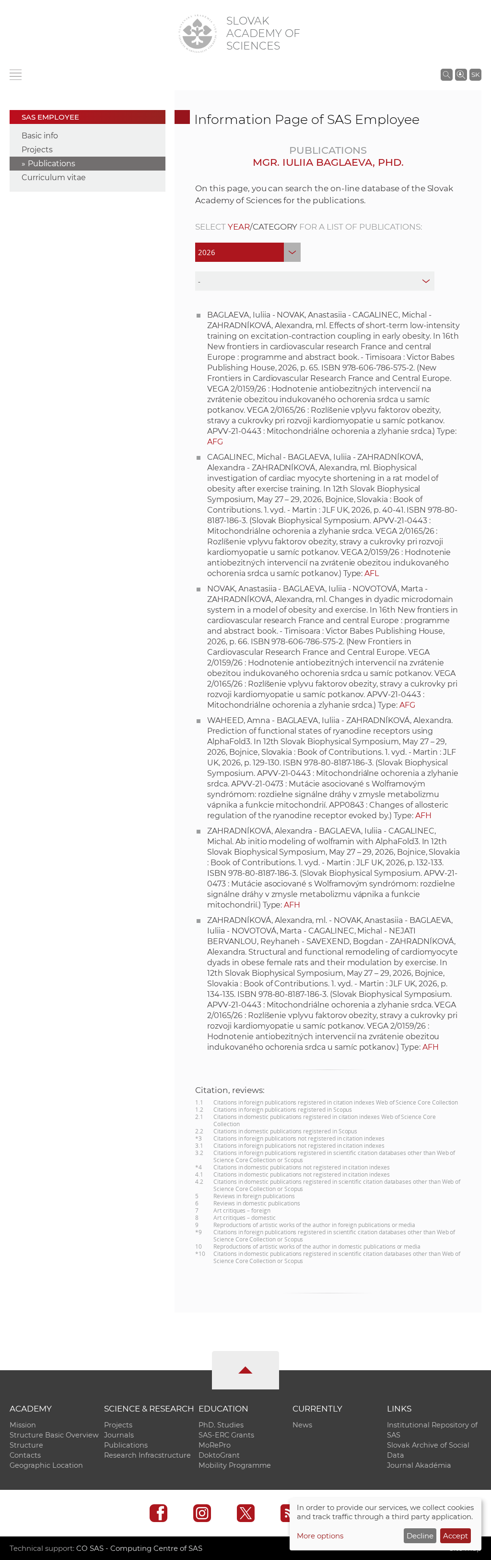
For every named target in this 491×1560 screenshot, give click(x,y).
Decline (420, 1535)
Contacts (25, 1455)
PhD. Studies (221, 1425)
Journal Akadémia (419, 1465)
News (302, 1425)
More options (320, 1535)
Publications (51, 163)
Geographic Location (46, 1465)
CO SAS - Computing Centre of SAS (139, 1548)
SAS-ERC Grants (226, 1435)
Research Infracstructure (147, 1455)
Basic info (40, 135)
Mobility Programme (235, 1465)
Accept (455, 1535)
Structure (26, 1445)
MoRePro (215, 1445)
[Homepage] (197, 33)
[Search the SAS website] (447, 74)
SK (475, 74)
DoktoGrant (219, 1455)
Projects (37, 149)
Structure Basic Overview (54, 1435)
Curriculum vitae (54, 177)
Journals (119, 1435)
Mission (23, 1425)
